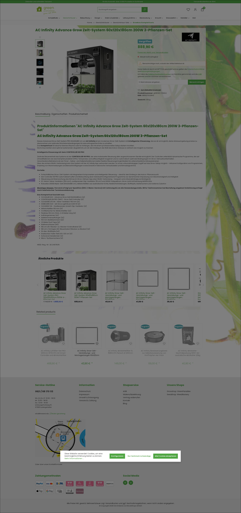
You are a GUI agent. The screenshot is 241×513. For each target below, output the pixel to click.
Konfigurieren (117, 456)
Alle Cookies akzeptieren (165, 456)
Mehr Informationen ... (74, 458)
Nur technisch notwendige (139, 456)
